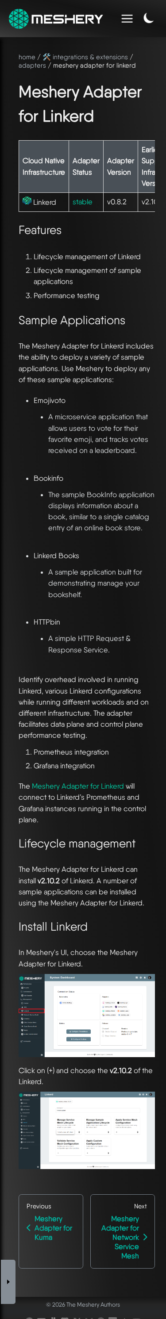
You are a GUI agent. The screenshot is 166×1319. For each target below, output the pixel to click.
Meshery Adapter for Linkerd (78, 786)
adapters (32, 65)
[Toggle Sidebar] (8, 1282)
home (27, 57)
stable (83, 201)
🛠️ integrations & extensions (85, 57)
